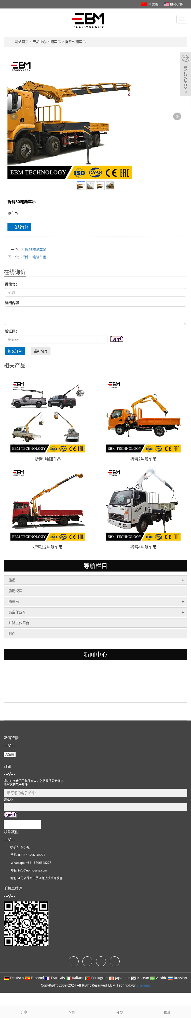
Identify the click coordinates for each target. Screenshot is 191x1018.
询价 (71, 1012)
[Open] (185, 74)
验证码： (12, 331)
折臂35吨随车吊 (33, 257)
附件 (11, 633)
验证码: (8, 799)
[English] (173, 4)
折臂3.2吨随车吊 (47, 547)
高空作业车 (17, 612)
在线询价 (20, 226)
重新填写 (41, 351)
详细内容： (13, 302)
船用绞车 (15, 590)
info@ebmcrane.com (32, 870)
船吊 (11, 580)
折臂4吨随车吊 (143, 547)
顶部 (167, 1012)
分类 (119, 1012)
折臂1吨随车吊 (48, 459)
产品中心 (40, 41)
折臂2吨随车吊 (143, 459)
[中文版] (150, 4)
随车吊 (55, 41)
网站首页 (22, 41)
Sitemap (143, 985)
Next (177, 117)
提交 (22, 824)
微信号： (12, 284)
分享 (23, 1012)
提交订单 (15, 351)
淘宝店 (9, 754)
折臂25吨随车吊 (33, 249)
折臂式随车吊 (75, 41)
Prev (14, 117)
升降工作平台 (18, 622)
